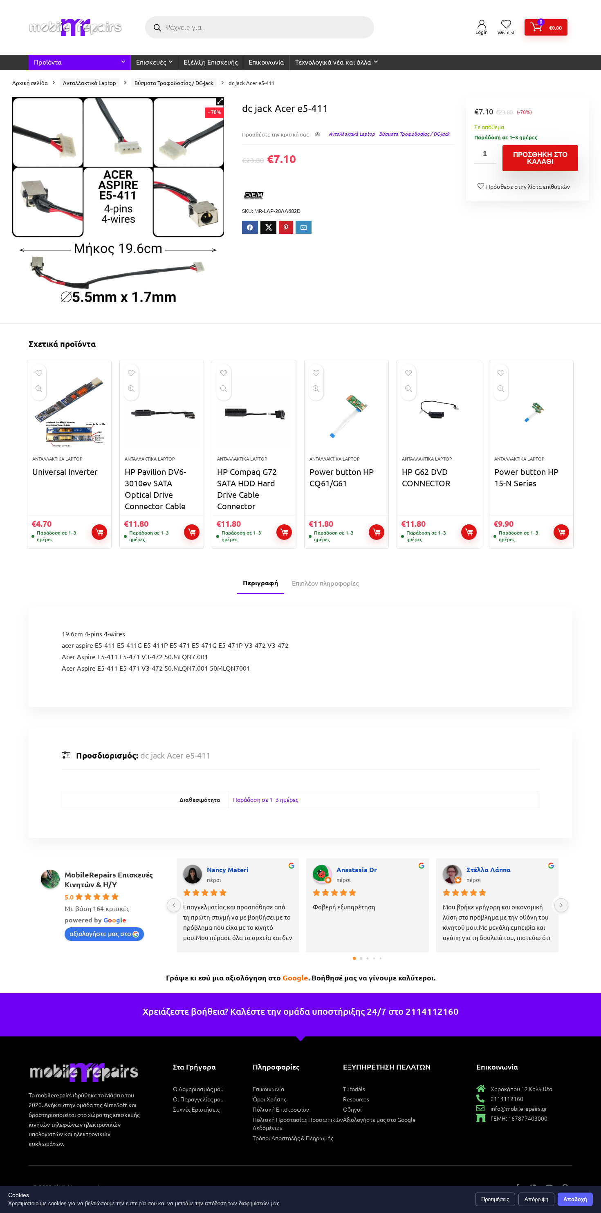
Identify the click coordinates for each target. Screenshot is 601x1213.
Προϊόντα (48, 62)
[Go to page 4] (380, 958)
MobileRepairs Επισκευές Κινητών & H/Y (109, 879)
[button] (220, 101)
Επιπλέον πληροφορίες (325, 583)
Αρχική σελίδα (30, 82)
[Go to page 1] (360, 958)
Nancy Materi (228, 869)
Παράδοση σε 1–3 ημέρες (265, 799)
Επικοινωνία (266, 62)
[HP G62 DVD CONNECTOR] (439, 412)
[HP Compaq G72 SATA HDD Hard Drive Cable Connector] (254, 412)
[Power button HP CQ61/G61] (346, 412)
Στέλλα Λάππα (488, 869)
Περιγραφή (260, 582)
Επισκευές (151, 62)
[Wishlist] (506, 24)
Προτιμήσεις (495, 1199)
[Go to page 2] (367, 959)
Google (295, 977)
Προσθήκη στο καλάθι (540, 158)
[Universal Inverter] (69, 412)
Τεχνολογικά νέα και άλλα (333, 62)
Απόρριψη (536, 1199)
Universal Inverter (65, 471)
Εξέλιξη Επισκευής (211, 62)
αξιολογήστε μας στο (100, 933)
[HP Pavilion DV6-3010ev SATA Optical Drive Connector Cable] (162, 412)
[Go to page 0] (354, 958)
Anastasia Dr (356, 869)
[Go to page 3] (374, 958)
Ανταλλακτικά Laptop (89, 82)
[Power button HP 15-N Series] (531, 412)
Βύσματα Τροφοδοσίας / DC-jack (174, 82)
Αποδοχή (575, 1199)
